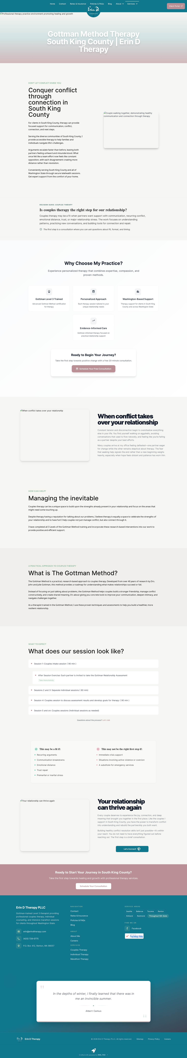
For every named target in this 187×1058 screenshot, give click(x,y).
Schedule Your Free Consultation (95, 368)
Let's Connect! (130, 849)
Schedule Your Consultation (93, 886)
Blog (110, 4)
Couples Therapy (78, 950)
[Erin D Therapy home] (93, 10)
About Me (75, 936)
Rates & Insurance (78, 4)
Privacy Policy (154, 1039)
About (118, 4)
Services (131, 4)
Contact (62, 4)
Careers (74, 940)
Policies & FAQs (97, 4)
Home (52, 4)
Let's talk (106, 720)
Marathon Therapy (79, 959)
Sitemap (139, 1039)
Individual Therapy (79, 954)
